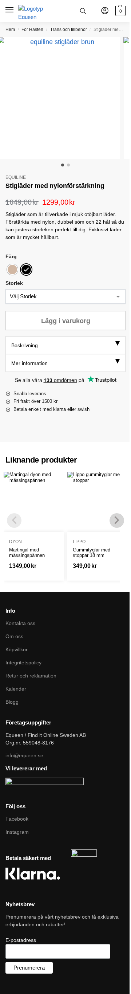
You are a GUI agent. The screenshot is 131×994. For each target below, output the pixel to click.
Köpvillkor (16, 649)
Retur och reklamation (30, 676)
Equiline (15, 177)
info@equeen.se (24, 755)
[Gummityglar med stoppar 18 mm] (97, 502)
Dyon (15, 541)
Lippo (79, 541)
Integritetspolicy (23, 662)
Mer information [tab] (29, 363)
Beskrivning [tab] (24, 345)
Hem (10, 29)
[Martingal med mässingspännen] (34, 502)
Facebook (16, 819)
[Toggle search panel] (83, 11)
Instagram (17, 832)
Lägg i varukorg (65, 321)
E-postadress (20, 940)
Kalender (15, 689)
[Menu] (10, 10)
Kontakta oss (20, 623)
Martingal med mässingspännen (27, 552)
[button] (120, 11)
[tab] (65, 345)
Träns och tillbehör (68, 29)
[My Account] (104, 11)
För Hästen (32, 29)
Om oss (14, 636)
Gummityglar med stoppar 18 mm (91, 552)
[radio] (12, 269)
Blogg (12, 702)
